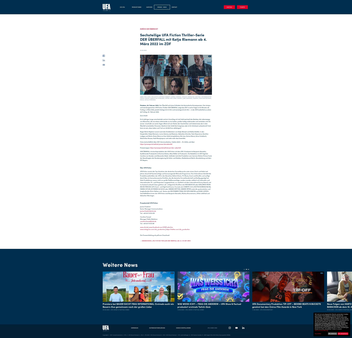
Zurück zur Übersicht (149, 29)
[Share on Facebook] (104, 56)
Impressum (134, 328)
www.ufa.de (144, 227)
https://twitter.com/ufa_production (178, 229)
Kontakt (174, 7)
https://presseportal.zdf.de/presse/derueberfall (156, 144)
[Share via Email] (104, 64)
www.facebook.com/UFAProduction (161, 227)
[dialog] (332, 324)
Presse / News (162, 7)
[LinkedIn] (243, 328)
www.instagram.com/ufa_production (152, 229)
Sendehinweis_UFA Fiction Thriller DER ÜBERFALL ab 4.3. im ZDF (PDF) (166, 240)
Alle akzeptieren (343, 333)
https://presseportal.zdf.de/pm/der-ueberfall (165, 148)
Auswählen (318, 333)
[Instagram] (230, 328)
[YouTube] (236, 328)
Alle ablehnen (332, 333)
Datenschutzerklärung (157, 328)
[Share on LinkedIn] (104, 60)
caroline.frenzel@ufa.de (148, 221)
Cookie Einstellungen (183, 328)
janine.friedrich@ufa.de (148, 211)
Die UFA (122, 7)
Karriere (149, 7)
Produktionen (136, 7)
